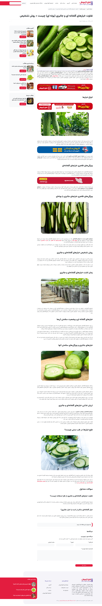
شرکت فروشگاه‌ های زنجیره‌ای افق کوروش (67, 600)
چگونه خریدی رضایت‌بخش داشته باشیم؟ (19, 67)
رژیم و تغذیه (82, 9)
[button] (9, 21)
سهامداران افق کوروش (63, 585)
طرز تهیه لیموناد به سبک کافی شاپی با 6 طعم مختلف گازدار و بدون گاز (19, 51)
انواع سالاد (74, 240)
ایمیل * (72, 542)
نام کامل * (90, 542)
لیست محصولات (64, 588)
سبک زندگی (62, 3)
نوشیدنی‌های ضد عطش (56, 240)
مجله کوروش (55, 76)
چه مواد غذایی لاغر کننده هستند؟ (18, 75)
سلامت (56, 3)
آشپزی (68, 3)
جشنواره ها (65, 590)
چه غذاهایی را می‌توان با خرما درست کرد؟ (20, 84)
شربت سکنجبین (44, 240)
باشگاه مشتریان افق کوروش (36, 3)
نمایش (84, 69)
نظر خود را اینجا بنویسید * (87, 549)
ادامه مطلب (23, 37)
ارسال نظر (84, 565)
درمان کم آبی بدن (81, 483)
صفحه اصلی (74, 3)
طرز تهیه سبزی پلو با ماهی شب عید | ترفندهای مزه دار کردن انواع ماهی (19, 100)
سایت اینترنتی (51, 542)
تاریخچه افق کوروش (48, 3)
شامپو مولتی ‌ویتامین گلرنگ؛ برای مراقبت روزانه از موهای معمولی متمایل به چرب (19, 42)
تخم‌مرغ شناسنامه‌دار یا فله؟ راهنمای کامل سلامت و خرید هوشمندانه (20, 32)
